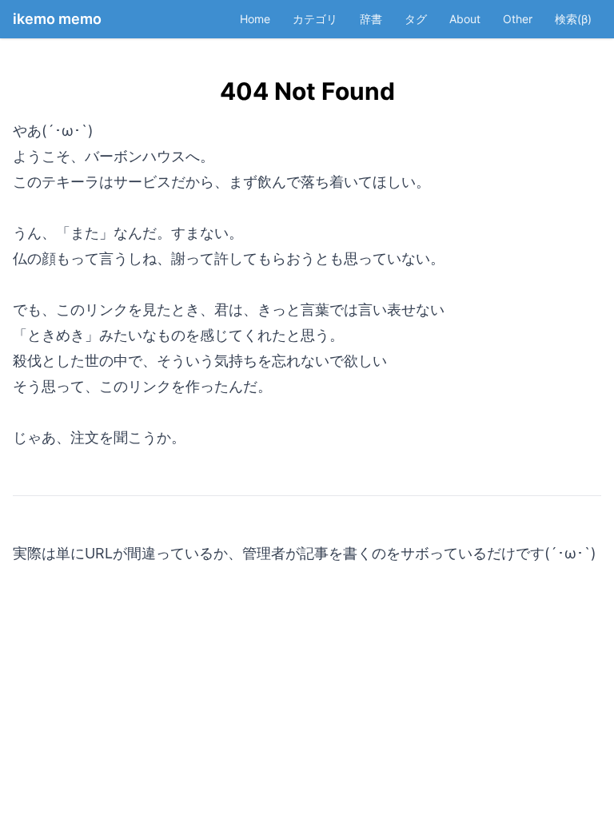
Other (517, 19)
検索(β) (573, 19)
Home (255, 19)
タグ (416, 19)
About (464, 19)
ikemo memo (57, 18)
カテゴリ (315, 19)
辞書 (371, 19)
